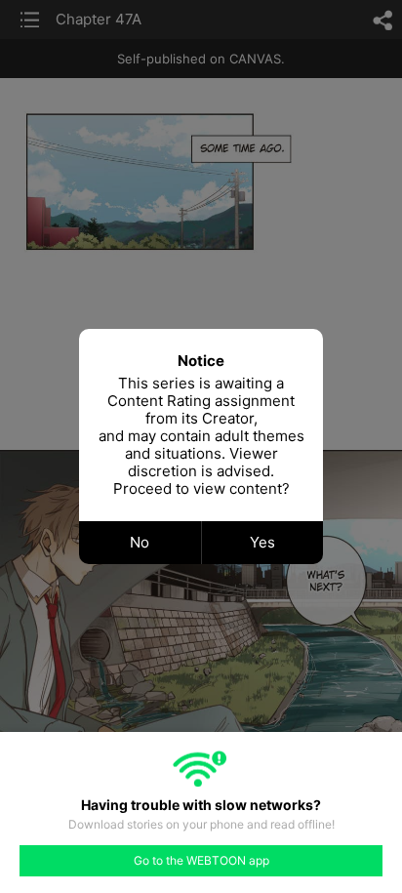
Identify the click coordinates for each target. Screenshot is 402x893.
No (139, 542)
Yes (262, 542)
